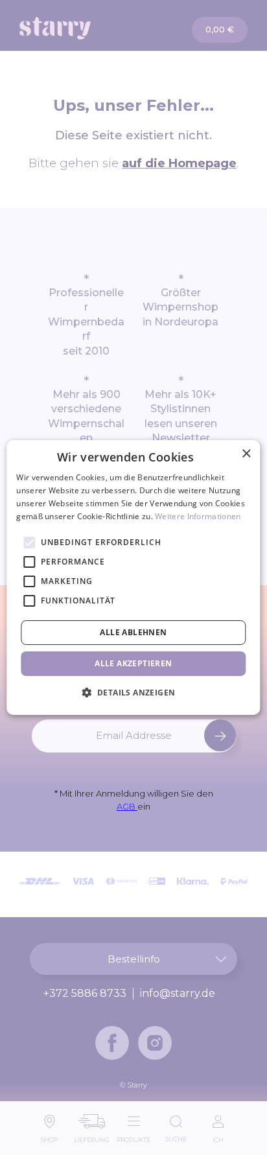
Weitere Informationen (197, 516)
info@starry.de (177, 993)
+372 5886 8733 (84, 993)
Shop (49, 1136)
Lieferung (92, 1136)
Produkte (133, 1136)
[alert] (133, 577)
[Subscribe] (220, 735)
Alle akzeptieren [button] (133, 663)
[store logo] (77, 28)
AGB (127, 806)
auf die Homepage (179, 163)
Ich (218, 1136)
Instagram (155, 1043)
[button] (134, 692)
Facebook (112, 1043)
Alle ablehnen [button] (133, 632)
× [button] (246, 454)
